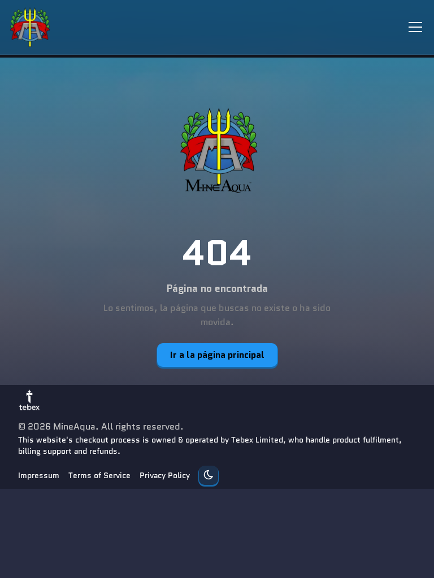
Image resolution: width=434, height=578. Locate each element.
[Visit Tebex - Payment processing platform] (29, 399)
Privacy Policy (165, 475)
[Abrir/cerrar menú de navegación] (415, 27)
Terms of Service (99, 475)
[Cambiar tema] (208, 475)
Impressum (38, 475)
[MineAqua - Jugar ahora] (217, 150)
